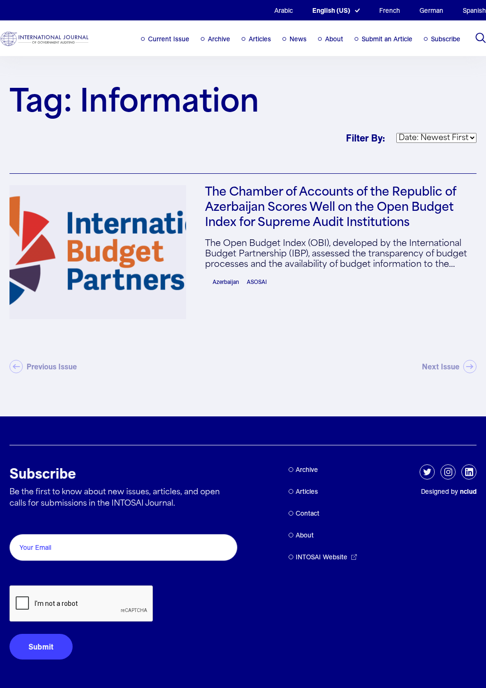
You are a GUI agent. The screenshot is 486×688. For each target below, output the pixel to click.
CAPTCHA (32, 575)
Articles (260, 39)
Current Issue (168, 39)
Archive (219, 39)
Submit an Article (387, 39)
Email (21, 523)
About (334, 39)
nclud (468, 491)
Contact (307, 513)
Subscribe (445, 39)
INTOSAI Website (321, 557)
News (298, 39)
